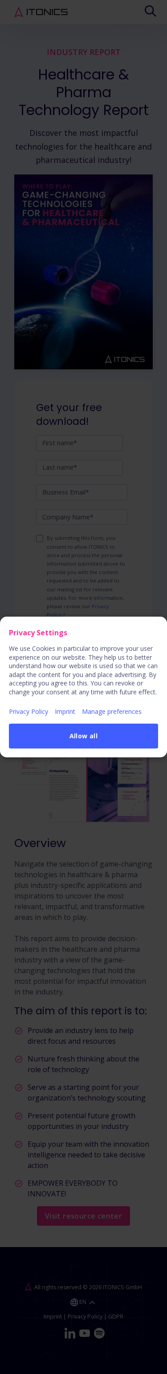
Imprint (65, 711)
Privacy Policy (28, 711)
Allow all (83, 736)
